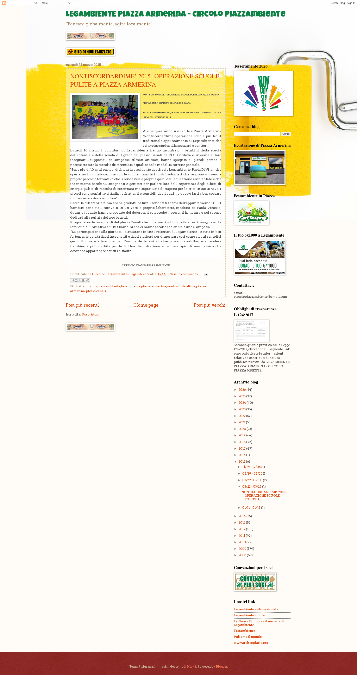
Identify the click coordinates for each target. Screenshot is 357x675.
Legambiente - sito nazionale (256, 609)
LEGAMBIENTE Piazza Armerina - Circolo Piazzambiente (176, 15)
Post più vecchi (210, 305)
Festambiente (244, 631)
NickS (191, 666)
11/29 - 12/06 (251, 467)
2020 (243, 429)
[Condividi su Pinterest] (88, 280)
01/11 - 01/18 (251, 508)
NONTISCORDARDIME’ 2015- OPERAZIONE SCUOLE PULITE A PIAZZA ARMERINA (144, 80)
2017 (242, 448)
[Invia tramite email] (72, 280)
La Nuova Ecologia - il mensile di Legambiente (259, 623)
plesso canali (96, 291)
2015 (242, 461)
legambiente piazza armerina (143, 286)
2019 (242, 435)
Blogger (221, 666)
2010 (242, 542)
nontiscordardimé (181, 286)
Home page (146, 305)
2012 (242, 529)
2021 (242, 422)
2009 (243, 549)
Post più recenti (82, 305)
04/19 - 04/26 (252, 473)
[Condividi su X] (80, 280)
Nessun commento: (184, 274)
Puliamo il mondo (248, 637)
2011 (242, 536)
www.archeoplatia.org (251, 643)
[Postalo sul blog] (76, 280)
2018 (242, 442)
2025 (242, 396)
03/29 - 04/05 (252, 480)
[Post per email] (204, 274)
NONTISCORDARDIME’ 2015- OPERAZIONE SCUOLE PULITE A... (264, 495)
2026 (242, 390)
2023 (242, 409)
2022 (242, 416)
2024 (243, 403)
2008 (243, 555)
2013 (242, 522)
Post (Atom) (91, 314)
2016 (242, 455)
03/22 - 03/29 (252, 486)
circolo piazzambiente (103, 286)
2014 (242, 516)
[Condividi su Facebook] (84, 280)
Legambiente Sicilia (249, 615)
